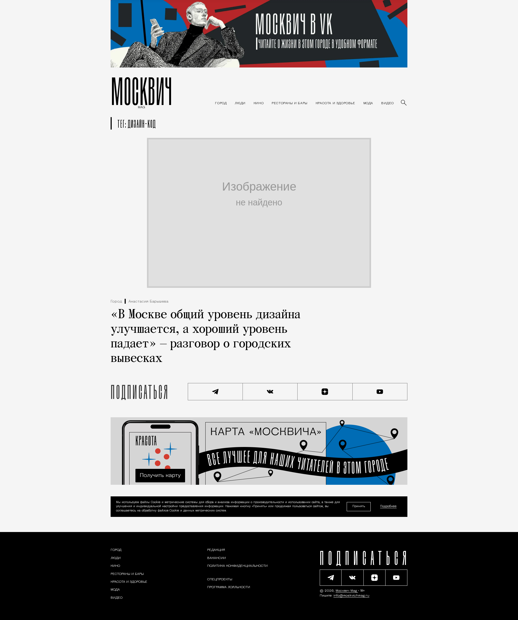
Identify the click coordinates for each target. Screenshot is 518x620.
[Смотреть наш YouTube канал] (380, 391)
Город (116, 302)
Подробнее (388, 506)
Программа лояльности (228, 587)
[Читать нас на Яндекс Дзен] (325, 391)
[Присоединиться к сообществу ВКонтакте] (270, 391)
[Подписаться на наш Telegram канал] (215, 391)
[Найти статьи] (404, 103)
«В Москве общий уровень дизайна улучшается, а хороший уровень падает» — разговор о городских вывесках (206, 337)
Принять (358, 506)
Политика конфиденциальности (237, 566)
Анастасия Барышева (148, 302)
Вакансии (216, 558)
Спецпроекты (219, 579)
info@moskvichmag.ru (351, 595)
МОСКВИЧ (141, 91)
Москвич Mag (347, 590)
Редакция (216, 550)
